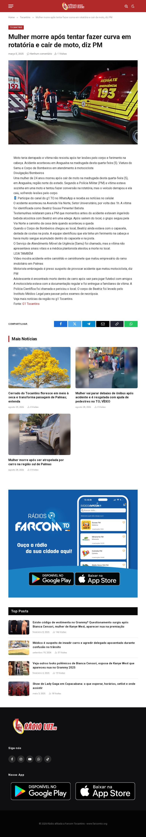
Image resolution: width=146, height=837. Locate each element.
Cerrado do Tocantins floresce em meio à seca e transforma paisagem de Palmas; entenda (38, 397)
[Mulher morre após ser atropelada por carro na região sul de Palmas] (39, 434)
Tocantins (16, 27)
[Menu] (10, 6)
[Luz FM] (73, 6)
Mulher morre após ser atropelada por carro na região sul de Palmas (36, 462)
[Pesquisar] (126, 6)
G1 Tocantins (31, 304)
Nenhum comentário (41, 54)
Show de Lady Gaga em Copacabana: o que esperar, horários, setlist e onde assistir (84, 686)
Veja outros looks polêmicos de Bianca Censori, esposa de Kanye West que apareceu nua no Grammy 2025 (83, 665)
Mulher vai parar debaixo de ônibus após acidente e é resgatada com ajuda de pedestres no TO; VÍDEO (104, 397)
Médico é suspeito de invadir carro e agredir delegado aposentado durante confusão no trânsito (84, 645)
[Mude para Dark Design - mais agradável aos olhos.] (132, 6)
